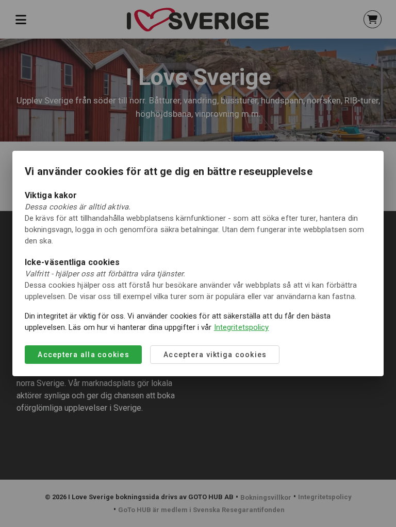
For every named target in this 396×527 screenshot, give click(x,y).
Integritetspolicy (241, 327)
